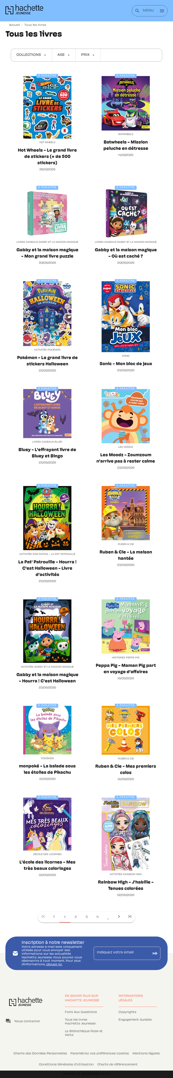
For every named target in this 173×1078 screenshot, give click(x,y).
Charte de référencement (117, 1064)
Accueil (14, 25)
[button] (31, 55)
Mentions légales (146, 1053)
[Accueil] (24, 10)
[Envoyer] (155, 953)
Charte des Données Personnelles (40, 1053)
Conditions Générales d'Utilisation (66, 1064)
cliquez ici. (54, 964)
